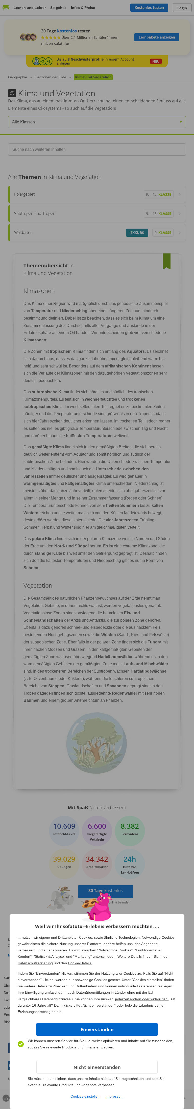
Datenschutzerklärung (35, 963)
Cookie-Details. (80, 963)
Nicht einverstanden (97, 1067)
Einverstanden (97, 1029)
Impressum (115, 1096)
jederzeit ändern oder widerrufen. (141, 999)
